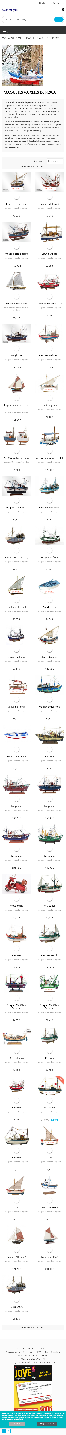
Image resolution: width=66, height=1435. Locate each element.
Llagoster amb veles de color (16, 407)
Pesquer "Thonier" (16, 1257)
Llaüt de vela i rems (16, 204)
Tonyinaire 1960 (49, 1257)
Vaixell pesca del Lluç (16, 557)
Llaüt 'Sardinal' (49, 253)
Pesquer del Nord (49, 204)
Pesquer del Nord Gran (49, 303)
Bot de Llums (17, 1058)
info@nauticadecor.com (44, 1362)
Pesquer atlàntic (16, 656)
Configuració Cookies (47, 1424)
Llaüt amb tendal (16, 706)
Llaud (49, 1157)
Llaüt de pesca (49, 405)
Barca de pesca (49, 1207)
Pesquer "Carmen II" (16, 507)
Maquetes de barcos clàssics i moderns (16, 309)
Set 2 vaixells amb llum (16, 458)
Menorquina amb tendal (49, 458)
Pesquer (49, 756)
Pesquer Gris (16, 1306)
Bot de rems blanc (16, 756)
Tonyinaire (16, 355)
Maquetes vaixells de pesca (16, 208)
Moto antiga (16, 905)
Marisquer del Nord (49, 706)
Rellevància (53, 161)
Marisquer (49, 905)
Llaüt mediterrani (16, 607)
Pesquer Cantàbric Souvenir (16, 1007)
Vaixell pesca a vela (16, 303)
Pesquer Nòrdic (49, 955)
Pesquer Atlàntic (49, 557)
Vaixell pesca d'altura (16, 253)
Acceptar (17, 1424)
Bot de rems (49, 607)
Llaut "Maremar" (49, 656)
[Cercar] (59, 19)
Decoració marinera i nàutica (16, 462)
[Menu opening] (5, 30)
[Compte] (57, 11)
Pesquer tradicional (49, 355)
